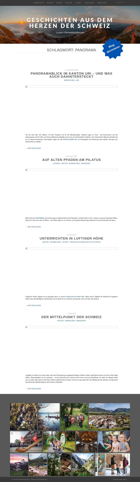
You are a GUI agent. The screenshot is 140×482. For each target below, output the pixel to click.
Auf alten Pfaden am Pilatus (71, 160)
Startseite (39, 3)
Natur (59, 3)
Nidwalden (74, 163)
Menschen (69, 80)
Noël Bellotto (40, 218)
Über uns (102, 3)
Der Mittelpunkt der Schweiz (71, 317)
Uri (77, 80)
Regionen (89, 3)
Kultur (68, 3)
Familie (50, 3)
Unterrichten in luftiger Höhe (71, 238)
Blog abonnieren (113, 48)
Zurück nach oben (120, 479)
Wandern (85, 163)
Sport (79, 3)
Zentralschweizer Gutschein (85, 242)
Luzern (56, 163)
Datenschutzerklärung (39, 479)
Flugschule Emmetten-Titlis (75, 296)
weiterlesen (33, 148)
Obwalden (70, 321)
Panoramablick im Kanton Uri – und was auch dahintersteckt (71, 75)
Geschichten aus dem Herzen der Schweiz (70, 23)
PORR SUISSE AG (70, 139)
